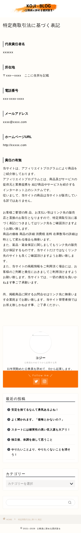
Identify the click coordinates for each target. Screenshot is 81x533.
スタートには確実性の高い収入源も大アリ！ (40, 429)
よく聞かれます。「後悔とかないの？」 (37, 419)
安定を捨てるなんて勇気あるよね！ (35, 409)
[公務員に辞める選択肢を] (40, 14)
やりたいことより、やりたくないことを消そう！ (40, 452)
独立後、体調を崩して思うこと (32, 439)
